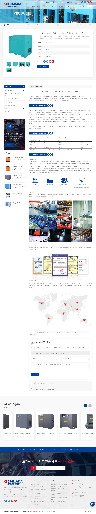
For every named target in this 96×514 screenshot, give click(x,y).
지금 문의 (43, 66)
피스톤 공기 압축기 (9, 102)
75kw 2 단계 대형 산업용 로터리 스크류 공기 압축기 (17, 186)
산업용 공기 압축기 (35, 494)
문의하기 (82, 6)
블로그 (55, 449)
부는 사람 (7, 112)
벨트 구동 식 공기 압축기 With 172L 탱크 (59, 498)
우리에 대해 (36, 6)
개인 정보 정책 (74, 449)
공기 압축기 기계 (60, 332)
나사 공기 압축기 (9, 90)
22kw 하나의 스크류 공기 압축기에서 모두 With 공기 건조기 (17, 168)
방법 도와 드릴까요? (14, 134)
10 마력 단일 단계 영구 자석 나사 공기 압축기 (59, 434)
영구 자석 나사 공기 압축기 (37, 487)
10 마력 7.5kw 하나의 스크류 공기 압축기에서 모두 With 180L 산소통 (81, 434)
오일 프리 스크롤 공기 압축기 (12, 99)
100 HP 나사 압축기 (84, 332)
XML (91, 511)
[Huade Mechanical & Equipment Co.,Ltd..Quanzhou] (13, 5)
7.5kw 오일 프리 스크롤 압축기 (17, 203)
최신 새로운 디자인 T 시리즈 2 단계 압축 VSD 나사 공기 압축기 (51, 353)
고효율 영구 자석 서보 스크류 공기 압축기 (17, 158)
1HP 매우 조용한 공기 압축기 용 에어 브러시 (17, 194)
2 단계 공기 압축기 (50, 332)
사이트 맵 (86, 511)
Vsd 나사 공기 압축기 (39, 332)
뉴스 (53, 6)
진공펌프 (7, 108)
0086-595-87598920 (61, 2)
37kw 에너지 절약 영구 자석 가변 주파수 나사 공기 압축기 (17, 177)
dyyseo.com (52, 511)
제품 (45, 6)
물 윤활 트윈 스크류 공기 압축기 (58, 502)
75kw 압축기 (33, 335)
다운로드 (71, 6)
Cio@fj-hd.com (73, 2)
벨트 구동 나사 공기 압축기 (37, 501)
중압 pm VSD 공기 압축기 (72, 332)
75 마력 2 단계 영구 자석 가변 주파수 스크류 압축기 (36, 434)
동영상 (61, 6)
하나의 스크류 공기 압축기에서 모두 (35, 25)
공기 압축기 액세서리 (10, 105)
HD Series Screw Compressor (13, 115)
